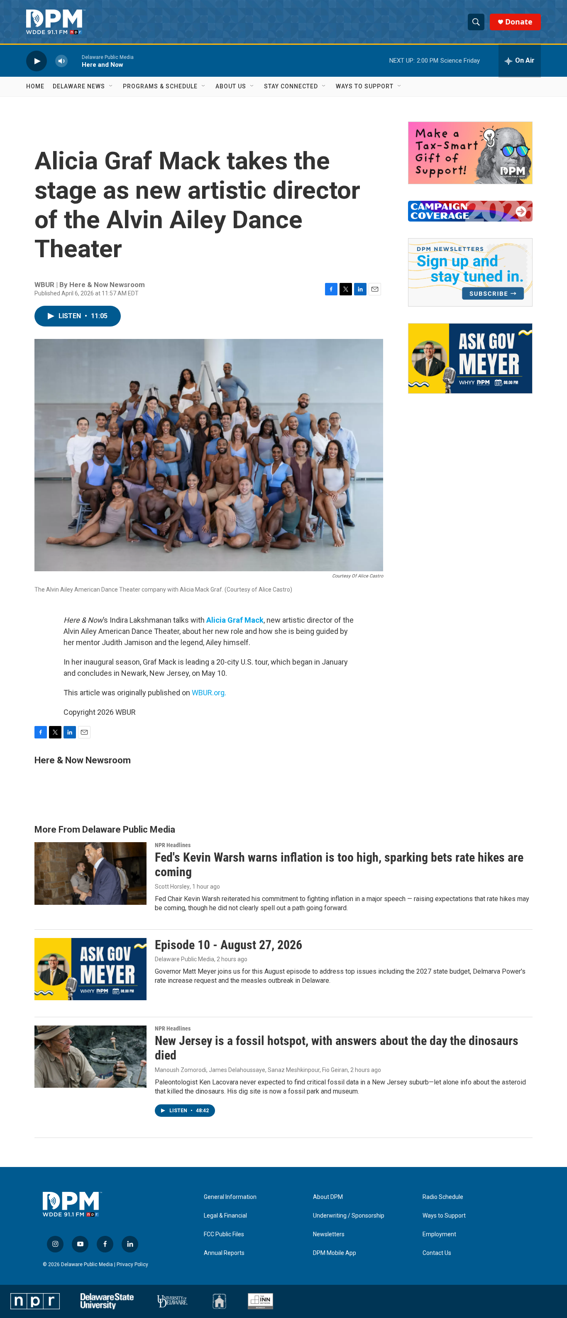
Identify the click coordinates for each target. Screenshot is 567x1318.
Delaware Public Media (184, 959)
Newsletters (329, 1234)
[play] (36, 61)
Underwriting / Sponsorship (348, 1216)
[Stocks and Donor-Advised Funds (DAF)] (470, 153)
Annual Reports (224, 1253)
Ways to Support (364, 86)
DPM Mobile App (334, 1253)
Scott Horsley (172, 886)
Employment (439, 1234)
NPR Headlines (173, 845)
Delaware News (79, 86)
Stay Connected (291, 86)
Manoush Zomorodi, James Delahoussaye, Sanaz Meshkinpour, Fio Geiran (251, 1070)
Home (35, 86)
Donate (519, 21)
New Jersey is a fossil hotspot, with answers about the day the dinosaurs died (336, 1047)
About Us (230, 86)
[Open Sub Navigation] (111, 86)
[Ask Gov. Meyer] (470, 358)
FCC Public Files (224, 1234)
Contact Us (437, 1253)
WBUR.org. (209, 692)
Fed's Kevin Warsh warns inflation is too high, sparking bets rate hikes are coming (339, 864)
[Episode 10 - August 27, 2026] (90, 969)
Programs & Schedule (160, 86)
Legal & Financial (225, 1216)
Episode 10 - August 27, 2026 (228, 945)
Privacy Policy (132, 1264)
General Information (230, 1197)
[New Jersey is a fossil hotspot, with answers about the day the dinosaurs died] (90, 1057)
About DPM (328, 1197)
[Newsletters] (470, 272)
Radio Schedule (443, 1197)
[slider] (74, 60)
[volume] (61, 60)
